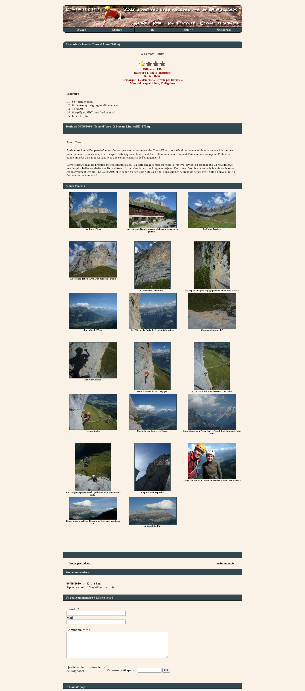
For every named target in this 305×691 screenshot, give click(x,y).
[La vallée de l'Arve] (93, 328)
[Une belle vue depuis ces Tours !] (153, 428)
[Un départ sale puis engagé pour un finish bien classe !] (212, 288)
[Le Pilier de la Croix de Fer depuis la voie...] (153, 328)
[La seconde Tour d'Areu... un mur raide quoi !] (93, 276)
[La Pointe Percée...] (212, 227)
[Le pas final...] (93, 428)
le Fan (96, 583)
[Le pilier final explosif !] (152, 490)
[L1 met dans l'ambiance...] (152, 288)
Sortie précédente (80, 563)
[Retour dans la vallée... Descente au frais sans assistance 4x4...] (93, 518)
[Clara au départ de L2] (212, 328)
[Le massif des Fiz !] (153, 523)
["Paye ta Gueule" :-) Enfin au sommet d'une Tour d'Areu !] (212, 478)
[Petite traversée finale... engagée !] (152, 389)
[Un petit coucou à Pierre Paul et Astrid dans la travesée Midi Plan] (212, 428)
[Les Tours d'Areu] (93, 227)
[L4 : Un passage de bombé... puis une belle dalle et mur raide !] (93, 490)
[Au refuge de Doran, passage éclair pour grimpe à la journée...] (153, 227)
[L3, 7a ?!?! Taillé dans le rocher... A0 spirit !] (212, 389)
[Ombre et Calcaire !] (93, 377)
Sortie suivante (225, 563)
